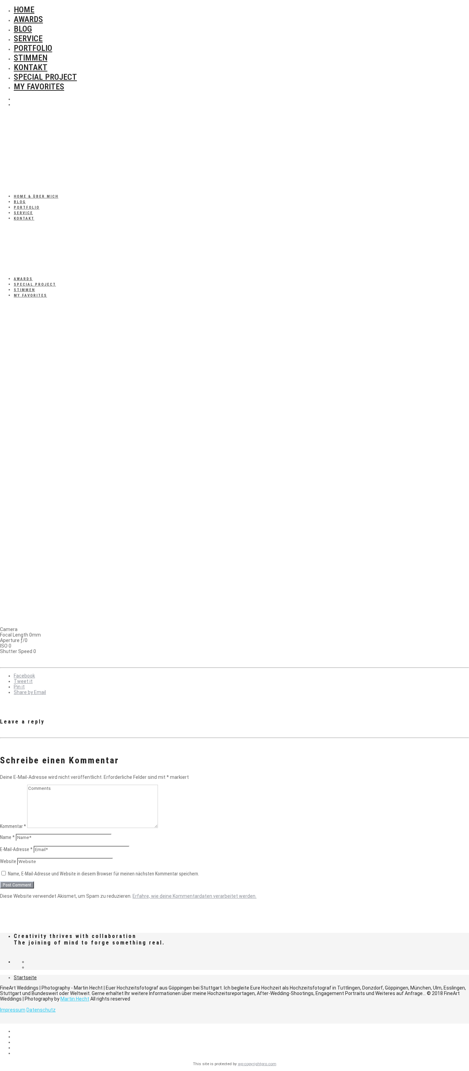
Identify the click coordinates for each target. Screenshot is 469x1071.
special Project (45, 77)
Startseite (25, 977)
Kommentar (13, 826)
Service (28, 38)
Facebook (24, 675)
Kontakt (30, 67)
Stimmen (30, 58)
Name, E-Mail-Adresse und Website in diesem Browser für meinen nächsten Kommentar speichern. (103, 873)
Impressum (12, 1010)
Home (24, 9)
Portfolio (33, 48)
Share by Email (30, 692)
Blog (23, 29)
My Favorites (39, 86)
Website (8, 861)
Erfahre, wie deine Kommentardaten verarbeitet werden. (194, 896)
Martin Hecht (74, 999)
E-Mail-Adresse (16, 849)
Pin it (19, 686)
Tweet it (23, 681)
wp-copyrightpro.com (257, 1063)
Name (7, 837)
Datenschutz (41, 1010)
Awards (28, 19)
